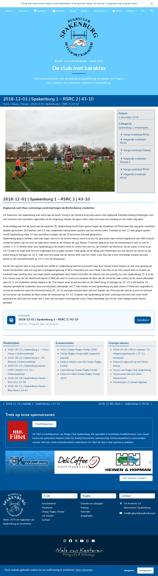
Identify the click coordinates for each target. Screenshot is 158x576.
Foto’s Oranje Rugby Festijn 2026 (78, 349)
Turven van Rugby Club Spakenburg (132, 370)
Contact (46, 520)
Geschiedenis (49, 503)
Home (6, 103)
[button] (151, 3)
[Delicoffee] (79, 462)
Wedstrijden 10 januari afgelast (130, 382)
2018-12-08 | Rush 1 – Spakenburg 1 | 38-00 (123, 404)
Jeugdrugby (87, 515)
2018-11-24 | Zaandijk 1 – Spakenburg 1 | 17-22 (31, 404)
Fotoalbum (143, 320)
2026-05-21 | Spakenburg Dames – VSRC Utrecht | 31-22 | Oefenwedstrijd (27, 370)
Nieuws (15, 103)
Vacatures (47, 507)
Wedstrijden (141, 127)
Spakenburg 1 (126, 127)
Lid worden (48, 515)
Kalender (85, 511)
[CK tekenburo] (29, 462)
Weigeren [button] (129, 570)
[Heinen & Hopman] (128, 462)
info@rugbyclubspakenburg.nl (139, 513)
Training (85, 507)
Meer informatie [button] (84, 570)
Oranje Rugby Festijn (53, 511)
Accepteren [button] (145, 570)
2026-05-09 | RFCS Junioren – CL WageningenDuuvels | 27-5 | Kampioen (131, 354)
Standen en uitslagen (92, 503)
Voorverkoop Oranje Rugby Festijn (78, 370)
